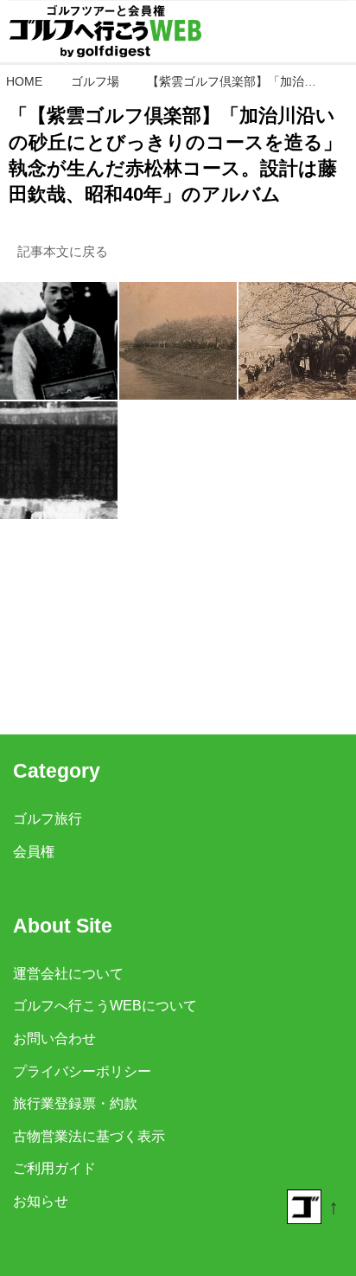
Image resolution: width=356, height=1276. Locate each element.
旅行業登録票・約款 (75, 1103)
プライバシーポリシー (82, 1071)
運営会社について (68, 973)
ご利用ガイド (54, 1168)
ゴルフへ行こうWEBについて (105, 1005)
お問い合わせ (54, 1038)
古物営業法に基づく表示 (89, 1136)
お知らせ (40, 1201)
